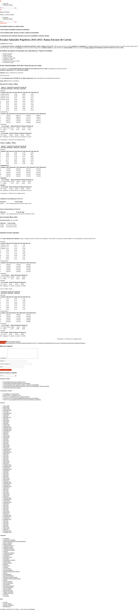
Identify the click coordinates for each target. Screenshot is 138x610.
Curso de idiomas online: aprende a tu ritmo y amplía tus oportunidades (19, 32)
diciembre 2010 (7, 531)
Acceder (5, 602)
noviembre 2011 (7, 516)
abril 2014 (5, 476)
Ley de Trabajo (7, 568)
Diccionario (6, 558)
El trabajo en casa (16, 395)
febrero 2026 (6, 408)
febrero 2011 (6, 528)
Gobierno (5, 567)
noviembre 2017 (7, 429)
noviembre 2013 (7, 483)
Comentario (3, 358)
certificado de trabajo (8, 548)
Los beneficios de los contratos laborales (19, 396)
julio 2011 (5, 520)
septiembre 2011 (7, 519)
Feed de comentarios (8, 605)
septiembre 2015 (7, 452)
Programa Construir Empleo (10, 577)
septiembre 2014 (7, 469)
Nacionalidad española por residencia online (12, 26)
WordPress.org (7, 606)
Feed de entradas (7, 603)
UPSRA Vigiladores (8, 593)
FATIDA (5, 564)
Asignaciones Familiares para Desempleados (14, 541)
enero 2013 (6, 496)
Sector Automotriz (7, 581)
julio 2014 (5, 472)
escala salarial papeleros (24, 343)
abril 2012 (5, 509)
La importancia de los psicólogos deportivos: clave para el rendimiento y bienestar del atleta (24, 35)
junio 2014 (6, 473)
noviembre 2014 (7, 466)
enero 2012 (6, 513)
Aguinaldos (6, 538)
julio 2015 (5, 454)
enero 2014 (6, 480)
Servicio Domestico (8, 583)
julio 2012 (5, 505)
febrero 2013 (6, 495)
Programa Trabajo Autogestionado (11, 578)
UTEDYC (6, 594)
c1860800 (2, 43)
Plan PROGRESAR (8, 575)
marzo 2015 (6, 460)
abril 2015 (5, 459)
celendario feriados (8, 547)
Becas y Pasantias (7, 542)
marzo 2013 (6, 493)
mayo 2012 (6, 508)
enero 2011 (6, 529)
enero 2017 (6, 434)
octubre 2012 (6, 500)
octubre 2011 (6, 518)
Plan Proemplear (7, 574)
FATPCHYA (6, 565)
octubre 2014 (6, 467)
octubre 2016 (6, 436)
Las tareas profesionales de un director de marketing (26, 398)
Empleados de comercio (9, 560)
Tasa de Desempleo (8, 587)
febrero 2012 (6, 512)
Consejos (5, 551)
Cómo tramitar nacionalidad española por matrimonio (14, 29)
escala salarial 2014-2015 (12, 343)
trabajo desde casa (7, 590)
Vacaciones (6, 596)
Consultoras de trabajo (8, 553)
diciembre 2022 (7, 417)
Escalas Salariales (89, 47)
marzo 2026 (6, 407)
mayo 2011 (6, 523)
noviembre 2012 (7, 499)
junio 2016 (6, 440)
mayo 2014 (6, 475)
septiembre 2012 (7, 502)
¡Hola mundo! (15, 394)
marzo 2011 (6, 526)
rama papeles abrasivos (70, 343)
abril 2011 (5, 525)
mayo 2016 (6, 441)
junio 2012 (6, 506)
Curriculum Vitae (7, 557)
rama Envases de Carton (58, 343)
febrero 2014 (6, 479)
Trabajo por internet (8, 591)
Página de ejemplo (7, 5)
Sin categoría (6, 584)
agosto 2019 (6, 424)
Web (1, 366)
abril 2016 (5, 443)
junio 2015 (6, 456)
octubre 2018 (6, 426)
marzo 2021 (6, 421)
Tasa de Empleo (7, 588)
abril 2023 (5, 416)
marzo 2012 (6, 510)
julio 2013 (5, 489)
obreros (50, 343)
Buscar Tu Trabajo (4, 12)
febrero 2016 (6, 446)
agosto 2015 (6, 453)
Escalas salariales (11, 341)
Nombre (2, 361)
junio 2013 (6, 490)
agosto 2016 (6, 437)
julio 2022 (5, 419)
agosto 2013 (6, 487)
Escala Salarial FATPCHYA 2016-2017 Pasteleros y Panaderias (25, 399)
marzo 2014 (6, 477)
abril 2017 (5, 433)
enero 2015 (6, 463)
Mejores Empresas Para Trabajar (11, 571)
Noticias (5, 573)
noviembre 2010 (7, 532)
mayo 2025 (6, 411)
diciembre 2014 (7, 464)
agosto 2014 (6, 470)
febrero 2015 (6, 462)
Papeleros (17, 341)
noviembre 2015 (7, 449)
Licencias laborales (8, 570)
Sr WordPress (6, 394)
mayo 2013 (6, 492)
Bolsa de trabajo (7, 544)
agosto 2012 (6, 503)
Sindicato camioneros (8, 586)
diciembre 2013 (7, 482)
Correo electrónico (5, 364)
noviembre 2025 (7, 410)
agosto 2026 (6, 406)
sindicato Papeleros (80, 343)
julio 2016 (5, 439)
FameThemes (31, 609)
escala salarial (6, 561)
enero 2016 (6, 447)
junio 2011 (6, 522)
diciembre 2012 (7, 497)
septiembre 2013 (7, 486)
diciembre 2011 (7, 515)
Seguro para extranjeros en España (12, 387)
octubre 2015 (6, 450)
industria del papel (43, 343)
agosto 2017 (6, 431)
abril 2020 (5, 423)
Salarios (5, 580)
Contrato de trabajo (8, 554)
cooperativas (6, 555)
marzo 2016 (6, 444)
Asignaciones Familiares (9, 540)
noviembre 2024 (7, 413)
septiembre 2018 (7, 427)
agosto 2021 (6, 420)
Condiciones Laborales (9, 550)
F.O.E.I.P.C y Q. (34, 343)
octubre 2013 (6, 485)
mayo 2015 (6, 457)
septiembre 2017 (7, 430)
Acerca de (5, 3)
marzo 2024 (6, 414)
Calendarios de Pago (8, 545)
